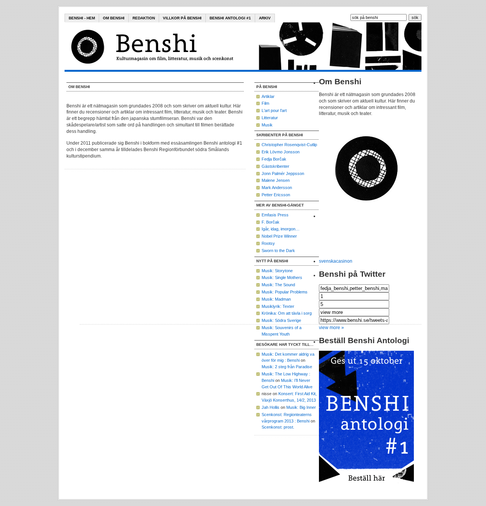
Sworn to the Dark (278, 250)
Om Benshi (114, 18)
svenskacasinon (335, 261)
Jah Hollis (270, 407)
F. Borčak (270, 222)
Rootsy (268, 243)
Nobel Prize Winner (279, 236)
